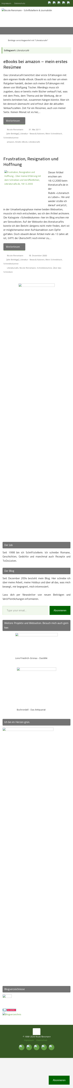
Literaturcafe (34, 141)
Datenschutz (19, 3)
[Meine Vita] (50, 3)
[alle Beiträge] (12, 133)
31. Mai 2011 (35, 129)
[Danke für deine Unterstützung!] (59, 3)
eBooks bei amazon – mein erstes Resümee (35, 64)
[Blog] (12, 1014)
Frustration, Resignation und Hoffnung (30, 161)
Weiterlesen (13, 121)
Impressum (6, 3)
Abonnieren (60, 610)
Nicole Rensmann (15, 129)
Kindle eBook (21, 141)
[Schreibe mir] (69, 3)
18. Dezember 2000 (38, 255)
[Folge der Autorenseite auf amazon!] (64, 3)
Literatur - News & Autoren (32, 133)
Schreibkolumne (11, 137)
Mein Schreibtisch (53, 133)
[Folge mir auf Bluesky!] (54, 3)
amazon (10, 141)
